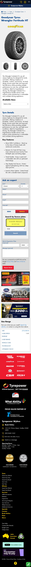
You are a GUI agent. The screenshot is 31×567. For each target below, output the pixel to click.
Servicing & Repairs (7, 501)
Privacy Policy (10, 261)
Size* (3, 184)
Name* (4, 189)
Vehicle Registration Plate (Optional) (9, 242)
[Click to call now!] (21, 2)
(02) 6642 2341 (10, 433)
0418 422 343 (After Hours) (12, 436)
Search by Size (6, 478)
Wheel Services (6, 505)
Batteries (4, 496)
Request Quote (8, 267)
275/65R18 (25, 331)
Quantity (23, 184)
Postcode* (5, 205)
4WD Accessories (7, 494)
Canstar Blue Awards (7, 525)
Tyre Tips (4, 484)
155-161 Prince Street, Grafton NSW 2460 (16, 429)
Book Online (6, 513)
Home (4, 12)
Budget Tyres (5, 527)
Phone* (4, 194)
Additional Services (7, 507)
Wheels (4, 486)
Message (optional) (7, 248)
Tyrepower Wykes (17, 6)
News (4, 518)
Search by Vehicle (7, 475)
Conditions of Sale (21, 559)
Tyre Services (5, 503)
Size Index (5, 523)
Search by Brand (6, 480)
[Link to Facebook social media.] (15, 563)
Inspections (5, 498)
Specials (4, 509)
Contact (4, 511)
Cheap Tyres (5, 530)
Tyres (3, 473)
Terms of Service (21, 261)
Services (4, 492)
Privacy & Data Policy (11, 559)
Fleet (3, 515)
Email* (4, 200)
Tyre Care (4, 482)
